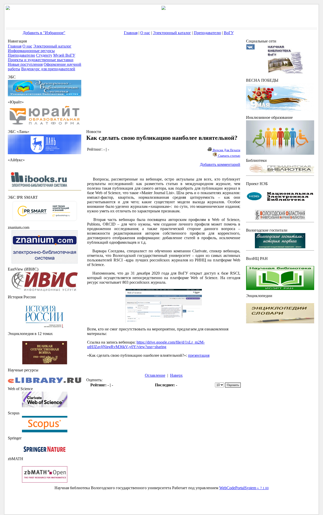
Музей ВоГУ (64, 55)
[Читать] (44, 363)
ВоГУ (229, 33)
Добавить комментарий (220, 164)
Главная (131, 33)
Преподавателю (207, 33)
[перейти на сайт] (44, 124)
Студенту (44, 55)
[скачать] (44, 326)
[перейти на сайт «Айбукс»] (44, 190)
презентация (198, 355)
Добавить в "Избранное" (44, 33)
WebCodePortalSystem (244, 488)
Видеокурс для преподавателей (48, 69)
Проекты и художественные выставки (40, 60)
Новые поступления (25, 64)
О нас (145, 33)
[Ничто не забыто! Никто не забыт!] (280, 110)
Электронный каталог (172, 33)
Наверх (176, 375)
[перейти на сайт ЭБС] (44, 95)
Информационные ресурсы (31, 51)
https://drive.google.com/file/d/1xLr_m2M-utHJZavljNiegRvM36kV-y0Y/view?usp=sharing (146, 344)
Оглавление (155, 375)
